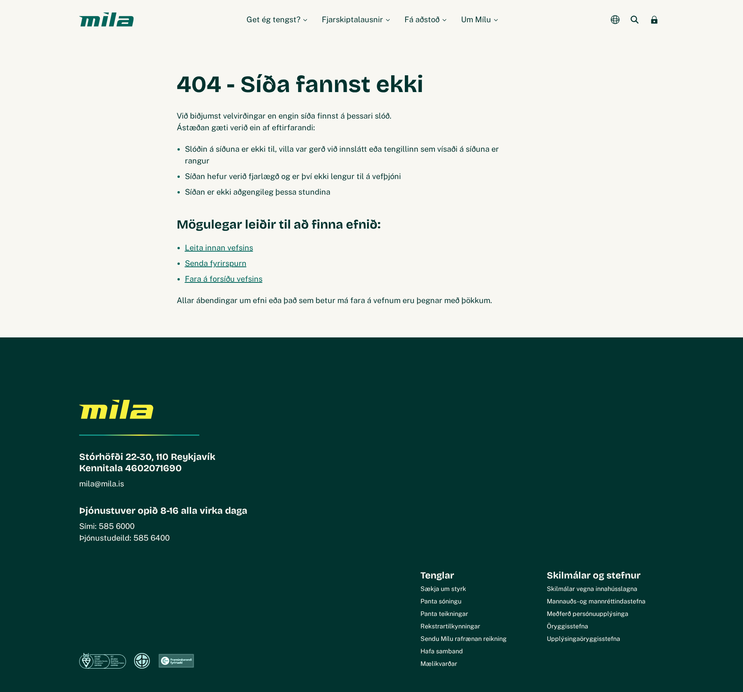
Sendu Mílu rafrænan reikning (463, 638)
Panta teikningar (444, 613)
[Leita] (635, 19)
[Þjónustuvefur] (654, 19)
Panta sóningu (440, 601)
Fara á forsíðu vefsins (223, 279)
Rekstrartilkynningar (450, 626)
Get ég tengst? (273, 19)
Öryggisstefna (567, 626)
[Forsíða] (106, 19)
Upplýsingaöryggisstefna (583, 638)
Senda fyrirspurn (215, 263)
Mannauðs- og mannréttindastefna (596, 601)
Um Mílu (476, 19)
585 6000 (117, 526)
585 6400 (151, 538)
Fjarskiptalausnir (352, 19)
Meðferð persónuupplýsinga (587, 613)
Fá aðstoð (422, 19)
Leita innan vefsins (219, 247)
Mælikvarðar (438, 663)
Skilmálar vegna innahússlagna (592, 589)
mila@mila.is (101, 483)
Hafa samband (441, 651)
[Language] (615, 19)
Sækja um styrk (443, 589)
